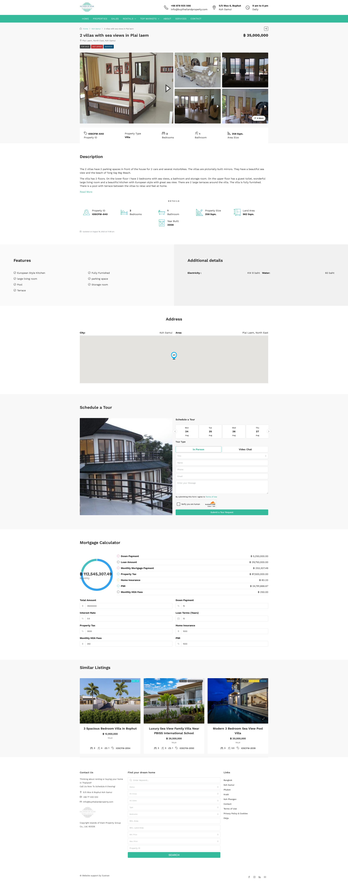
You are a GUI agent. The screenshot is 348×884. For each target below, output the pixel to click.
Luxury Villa (254, 681)
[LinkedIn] (260, 877)
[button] (266, 29)
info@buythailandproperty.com (189, 9)
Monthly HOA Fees (91, 638)
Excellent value (241, 681)
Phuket (227, 789)
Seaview (108, 47)
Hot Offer (97, 47)
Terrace (21, 290)
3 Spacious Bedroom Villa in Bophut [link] (110, 728)
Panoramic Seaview (195, 681)
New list (135, 681)
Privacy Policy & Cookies (236, 813)
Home (85, 18)
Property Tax (87, 625)
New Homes (126, 681)
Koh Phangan (230, 799)
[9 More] (245, 105)
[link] (110, 701)
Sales (115, 18)
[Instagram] (255, 877)
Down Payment (185, 600)
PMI (178, 638)
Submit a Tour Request (222, 512)
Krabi (226, 794)
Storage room (100, 284)
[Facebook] (249, 877)
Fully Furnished (101, 272)
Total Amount (88, 600)
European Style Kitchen (31, 272)
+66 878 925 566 (181, 5)
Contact (196, 18)
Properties (100, 18)
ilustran (105, 875)
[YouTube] (265, 877)
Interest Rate (88, 612)
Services (180, 18)
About (167, 18)
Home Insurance (185, 625)
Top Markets (148, 18)
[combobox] (222, 456)
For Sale (85, 47)
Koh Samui (96, 29)
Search (174, 855)
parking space (100, 278)
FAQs (226, 818)
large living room (27, 278)
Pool (19, 284)
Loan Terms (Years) (187, 612)
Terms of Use (211, 497)
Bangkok (228, 780)
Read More (86, 191)
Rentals (128, 18)
